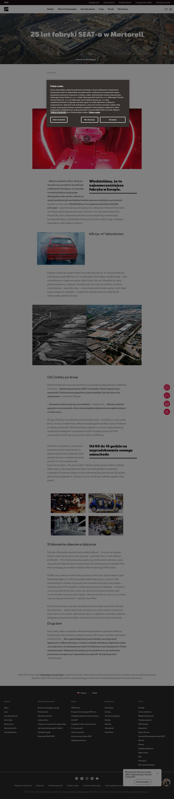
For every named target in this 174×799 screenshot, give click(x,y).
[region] (87, 103)
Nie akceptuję (89, 120)
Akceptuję (112, 120)
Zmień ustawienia (59, 120)
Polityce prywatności (58, 112)
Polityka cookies (94, 112)
